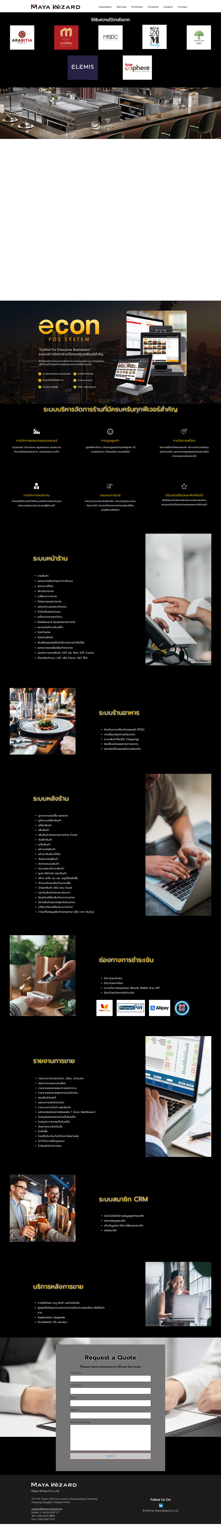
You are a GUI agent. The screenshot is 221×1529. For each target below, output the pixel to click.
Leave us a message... (81, 1422)
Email (73, 1397)
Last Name (75, 1385)
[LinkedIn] (161, 1505)
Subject (74, 1410)
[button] (153, 7)
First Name (75, 1373)
